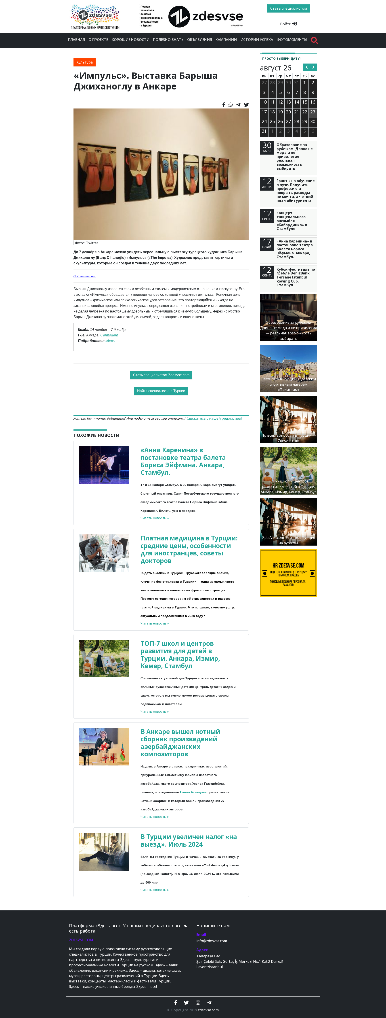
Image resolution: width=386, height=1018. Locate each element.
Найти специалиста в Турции (161, 391)
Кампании (226, 39)
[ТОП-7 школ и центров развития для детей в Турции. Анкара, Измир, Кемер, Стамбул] (288, 470)
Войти (286, 23)
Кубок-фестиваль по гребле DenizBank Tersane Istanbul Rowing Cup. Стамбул (296, 277)
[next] (313, 67)
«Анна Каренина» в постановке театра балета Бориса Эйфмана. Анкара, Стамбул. (183, 461)
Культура (84, 62)
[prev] (306, 67)
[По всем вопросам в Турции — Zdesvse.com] (288, 419)
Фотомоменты (292, 39)
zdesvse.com (208, 1009)
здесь (110, 341)
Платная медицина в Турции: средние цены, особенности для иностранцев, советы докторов (189, 549)
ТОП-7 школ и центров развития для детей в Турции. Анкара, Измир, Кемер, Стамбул (180, 654)
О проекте (98, 39)
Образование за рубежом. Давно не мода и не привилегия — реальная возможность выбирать (295, 156)
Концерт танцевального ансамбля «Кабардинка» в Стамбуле (292, 220)
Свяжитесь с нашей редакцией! (214, 418)
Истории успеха (256, 39)
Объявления (199, 39)
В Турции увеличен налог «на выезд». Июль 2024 (189, 840)
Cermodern (109, 335)
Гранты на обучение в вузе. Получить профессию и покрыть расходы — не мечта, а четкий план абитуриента (296, 190)
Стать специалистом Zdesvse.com (161, 375)
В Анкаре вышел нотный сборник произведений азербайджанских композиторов (180, 742)
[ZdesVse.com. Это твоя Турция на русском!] (288, 521)
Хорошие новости (130, 39)
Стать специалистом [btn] (288, 8)
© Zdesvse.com (84, 276)
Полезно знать (168, 39)
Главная (76, 39)
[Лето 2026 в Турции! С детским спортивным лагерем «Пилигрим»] (288, 368)
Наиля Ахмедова (193, 792)
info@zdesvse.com (211, 940)
